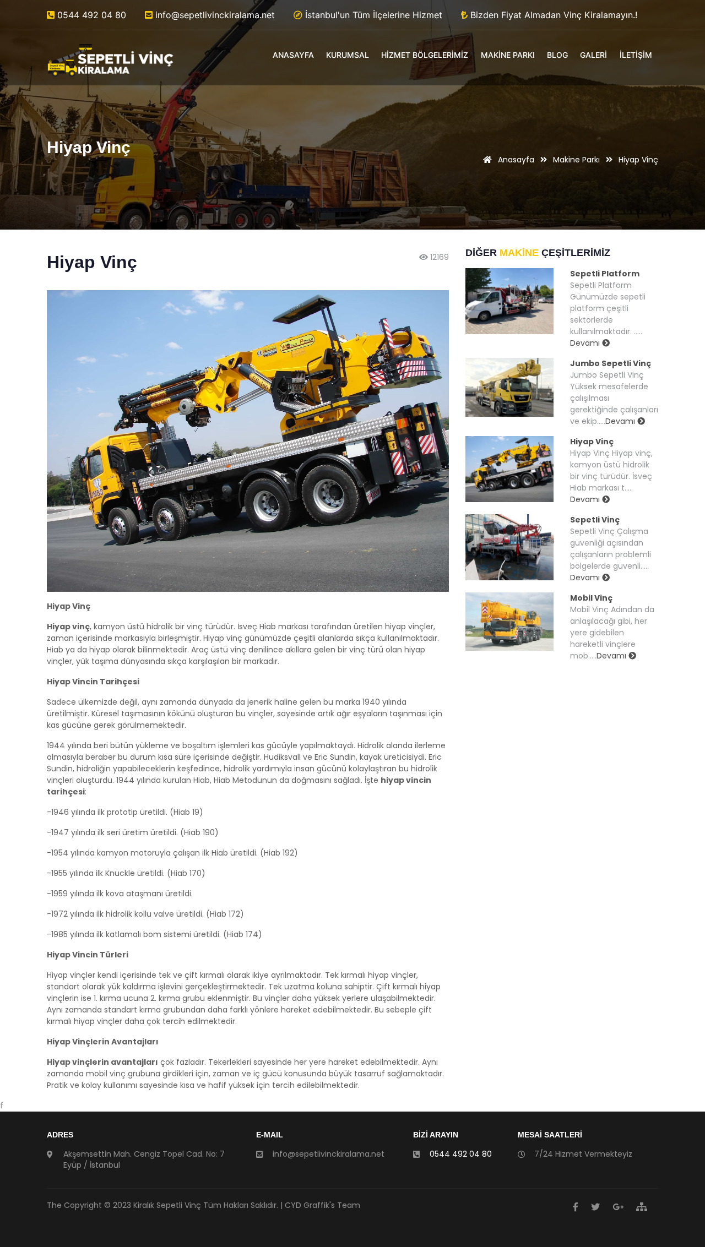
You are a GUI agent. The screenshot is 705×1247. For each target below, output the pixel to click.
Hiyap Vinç (592, 441)
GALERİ (593, 54)
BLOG (557, 54)
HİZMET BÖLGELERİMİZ (424, 54)
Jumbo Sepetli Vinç (610, 363)
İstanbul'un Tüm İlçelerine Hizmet (372, 14)
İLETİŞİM (636, 54)
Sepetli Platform (604, 273)
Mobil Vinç (591, 597)
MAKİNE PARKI (508, 54)
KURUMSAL (347, 54)
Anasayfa (515, 159)
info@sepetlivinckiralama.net (214, 14)
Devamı (586, 342)
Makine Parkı (576, 159)
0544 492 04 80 (90, 14)
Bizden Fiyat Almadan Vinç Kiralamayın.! (552, 14)
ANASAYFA (293, 54)
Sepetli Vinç (595, 519)
